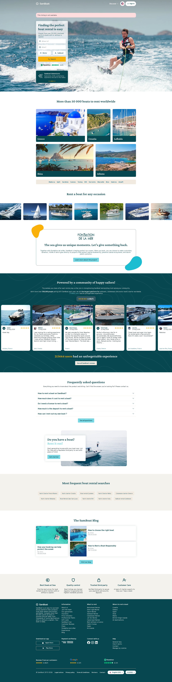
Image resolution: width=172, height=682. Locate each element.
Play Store (49, 648)
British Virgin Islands (120, 618)
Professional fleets (68, 618)
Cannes (73, 182)
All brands (90, 628)
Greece (115, 609)
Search (53, 59)
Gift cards (65, 620)
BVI (85, 182)
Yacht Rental (91, 611)
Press (63, 626)
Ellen (41, 552)
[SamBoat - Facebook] (88, 642)
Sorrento (92, 182)
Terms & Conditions (83, 672)
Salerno (114, 182)
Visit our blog (86, 562)
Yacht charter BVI (88, 499)
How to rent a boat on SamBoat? (52, 393)
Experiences (66, 630)
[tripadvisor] (109, 660)
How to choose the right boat (101, 530)
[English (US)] (122, 3)
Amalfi (121, 182)
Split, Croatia (38, 348)
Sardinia (65, 182)
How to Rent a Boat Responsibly (102, 545)
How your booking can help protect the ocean (49, 548)
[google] (74, 660)
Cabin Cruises (92, 624)
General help (117, 642)
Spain (115, 611)
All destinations (118, 620)
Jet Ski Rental (92, 618)
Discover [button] (112, 3)
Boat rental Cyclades (86, 493)
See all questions (86, 420)
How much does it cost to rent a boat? (54, 398)
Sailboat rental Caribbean (123, 499)
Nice (107, 182)
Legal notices (59, 672)
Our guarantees (67, 611)
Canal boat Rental (93, 620)
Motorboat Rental (93, 607)
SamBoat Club (66, 622)
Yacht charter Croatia (69, 493)
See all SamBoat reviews (86, 363)
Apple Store (49, 643)
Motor (45, 53)
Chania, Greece (101, 348)
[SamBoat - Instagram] (92, 642)
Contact (115, 646)
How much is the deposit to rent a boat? (55, 408)
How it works (117, 644)
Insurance (65, 614)
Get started (53, 457)
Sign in (131, 3)
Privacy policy (70, 672)
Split (58, 182)
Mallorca (52, 182)
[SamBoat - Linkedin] (96, 642)
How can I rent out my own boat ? (52, 413)
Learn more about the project (86, 260)
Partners (95, 672)
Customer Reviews (68, 624)
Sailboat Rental (92, 614)
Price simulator (67, 616)
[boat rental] (42, 3)
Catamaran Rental (93, 616)
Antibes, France (7, 348)
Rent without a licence (95, 622)
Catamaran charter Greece (124, 493)
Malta (115, 616)
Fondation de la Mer (69, 628)
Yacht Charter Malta (104, 493)
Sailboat (60, 53)
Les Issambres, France (135, 348)
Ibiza (114, 614)
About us (65, 607)
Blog (63, 632)
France (67, 348)
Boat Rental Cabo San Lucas (69, 499)
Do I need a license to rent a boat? (53, 403)
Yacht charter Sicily (104, 499)
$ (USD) (130, 672)
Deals (89, 626)
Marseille (100, 182)
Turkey (80, 182)
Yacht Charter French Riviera (48, 493)
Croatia (115, 607)
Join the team (66, 609)
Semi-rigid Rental (93, 609)
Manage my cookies (119, 648)
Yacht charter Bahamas (48, 499)
